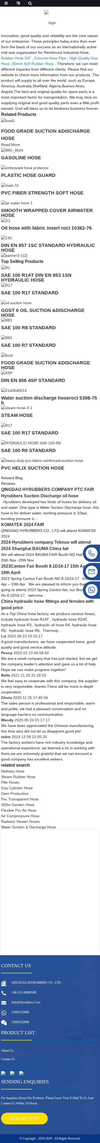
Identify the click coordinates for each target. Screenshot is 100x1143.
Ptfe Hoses (10, 782)
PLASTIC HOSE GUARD (28, 175)
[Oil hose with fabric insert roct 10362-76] (5, 220)
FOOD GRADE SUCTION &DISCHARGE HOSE (45, 365)
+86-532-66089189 (23, 992)
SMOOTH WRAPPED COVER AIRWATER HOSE (47, 213)
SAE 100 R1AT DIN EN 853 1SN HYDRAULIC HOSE (36, 277)
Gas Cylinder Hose (17, 788)
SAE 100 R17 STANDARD (29, 292)
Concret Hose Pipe (50, 58)
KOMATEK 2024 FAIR (22, 524)
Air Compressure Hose (20, 816)
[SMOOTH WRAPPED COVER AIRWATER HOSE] (17, 203)
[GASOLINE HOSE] (12, 150)
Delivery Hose (13, 771)
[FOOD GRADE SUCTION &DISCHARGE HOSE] (8, 120)
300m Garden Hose (17, 805)
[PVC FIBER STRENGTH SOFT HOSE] (10, 185)
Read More (10, 145)
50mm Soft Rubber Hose (33, 64)
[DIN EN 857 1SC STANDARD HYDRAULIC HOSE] (7, 238)
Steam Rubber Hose (18, 777)
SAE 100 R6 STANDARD (28, 450)
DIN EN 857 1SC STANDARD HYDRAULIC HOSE (48, 248)
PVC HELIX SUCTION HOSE (32, 468)
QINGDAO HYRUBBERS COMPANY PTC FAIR (47, 489)
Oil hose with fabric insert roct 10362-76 (46, 228)
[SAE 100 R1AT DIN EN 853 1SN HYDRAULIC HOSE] (5, 267)
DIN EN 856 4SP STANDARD (33, 380)
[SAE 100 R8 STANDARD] (6, 320)
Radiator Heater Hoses (20, 821)
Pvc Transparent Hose (20, 799)
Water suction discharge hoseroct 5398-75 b (49, 400)
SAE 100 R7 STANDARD (28, 345)
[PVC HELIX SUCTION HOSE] (42, 460)
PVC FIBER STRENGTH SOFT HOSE (42, 193)
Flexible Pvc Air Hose (19, 810)
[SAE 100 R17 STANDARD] (6, 285)
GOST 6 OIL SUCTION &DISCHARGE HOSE (43, 313)
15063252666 (20, 1012)
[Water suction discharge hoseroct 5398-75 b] (14, 390)
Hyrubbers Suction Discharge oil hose (39, 496)
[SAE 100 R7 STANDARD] (6, 337)
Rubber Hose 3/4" (16, 58)
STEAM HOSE (17, 415)
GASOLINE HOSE (21, 157)
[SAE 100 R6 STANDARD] (31, 443)
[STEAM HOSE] (16, 408)
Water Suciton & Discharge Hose (28, 827)
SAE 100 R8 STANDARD (28, 327)
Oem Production (15, 793)
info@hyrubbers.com (25, 1002)
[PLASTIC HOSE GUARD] (25, 167)
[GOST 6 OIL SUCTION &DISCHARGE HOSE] (16, 302)
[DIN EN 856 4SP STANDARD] (6, 373)
